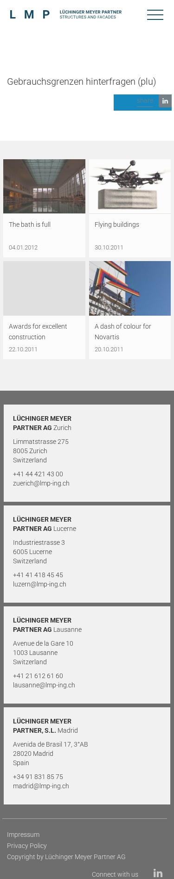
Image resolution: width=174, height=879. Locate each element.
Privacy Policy (27, 845)
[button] (143, 102)
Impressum (23, 834)
